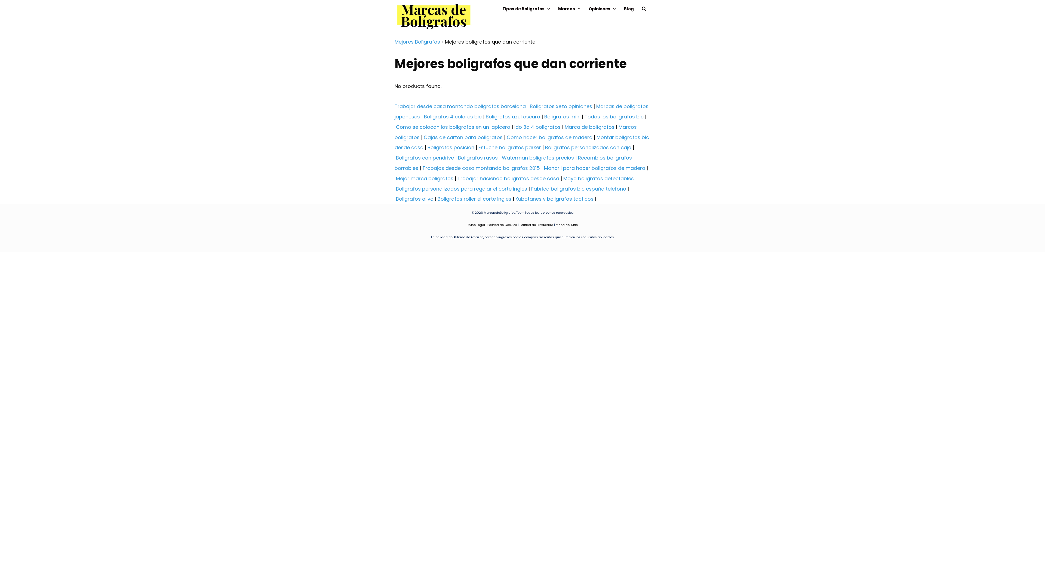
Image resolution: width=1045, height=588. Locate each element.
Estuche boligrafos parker (509, 147)
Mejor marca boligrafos (424, 178)
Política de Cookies (502, 225)
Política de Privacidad (536, 225)
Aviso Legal (476, 225)
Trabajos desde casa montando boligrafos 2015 (481, 168)
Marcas (566, 9)
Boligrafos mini (562, 116)
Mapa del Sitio (567, 225)
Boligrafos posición (451, 147)
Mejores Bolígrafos (417, 41)
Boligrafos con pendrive (425, 157)
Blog (629, 9)
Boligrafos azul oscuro (513, 116)
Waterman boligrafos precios (538, 157)
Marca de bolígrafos (589, 127)
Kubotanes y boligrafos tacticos (554, 198)
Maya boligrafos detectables (598, 178)
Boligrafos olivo (415, 198)
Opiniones (599, 9)
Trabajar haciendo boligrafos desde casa (508, 178)
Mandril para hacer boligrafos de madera (594, 168)
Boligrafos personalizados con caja (588, 147)
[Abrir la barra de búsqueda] (644, 9)
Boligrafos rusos (478, 157)
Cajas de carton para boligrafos (463, 137)
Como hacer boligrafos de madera (549, 137)
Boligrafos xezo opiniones (561, 106)
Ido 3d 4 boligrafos (537, 127)
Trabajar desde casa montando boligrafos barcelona (460, 106)
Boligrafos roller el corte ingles (474, 198)
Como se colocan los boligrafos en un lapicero (453, 127)
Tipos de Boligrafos (523, 9)
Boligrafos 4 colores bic (453, 116)
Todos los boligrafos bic (614, 116)
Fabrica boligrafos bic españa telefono (578, 188)
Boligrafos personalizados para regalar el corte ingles (461, 188)
